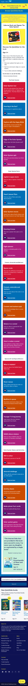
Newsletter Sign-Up (6, 640)
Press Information (5, 664)
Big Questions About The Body (16, 613)
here (24, 21)
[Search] (26, 5)
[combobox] (14, 579)
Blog (18, 647)
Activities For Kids (21, 640)
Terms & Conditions (6, 647)
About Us (19, 645)
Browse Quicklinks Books (14, 11)
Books (18, 638)
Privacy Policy (4, 643)
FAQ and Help (4, 659)
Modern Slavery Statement (5, 650)
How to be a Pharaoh (4, 612)
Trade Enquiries (5, 662)
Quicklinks (19, 643)
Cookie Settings (5, 645)
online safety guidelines (8, 21)
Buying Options (5, 638)
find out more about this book (10, 75)
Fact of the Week (21, 650)
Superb (25, 684)
